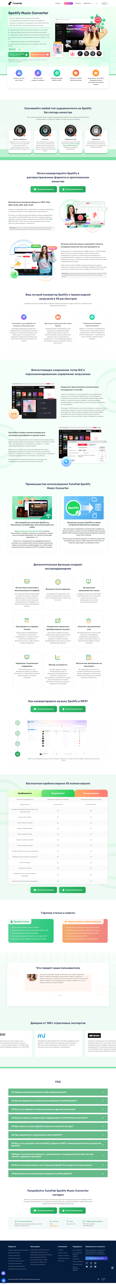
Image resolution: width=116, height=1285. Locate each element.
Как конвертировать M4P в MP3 (38, 1259)
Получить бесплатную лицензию (76, 1270)
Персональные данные (63, 1260)
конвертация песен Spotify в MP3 (30, 531)
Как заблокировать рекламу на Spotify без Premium (83, 930)
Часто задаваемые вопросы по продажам (77, 1256)
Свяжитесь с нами (62, 1254)
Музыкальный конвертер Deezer (16, 1263)
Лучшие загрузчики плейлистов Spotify (25, 933)
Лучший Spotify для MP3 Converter (39, 1254)
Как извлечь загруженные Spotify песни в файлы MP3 (29, 936)
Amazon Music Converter (14, 1260)
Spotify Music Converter (14, 1254)
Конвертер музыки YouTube (15, 1265)
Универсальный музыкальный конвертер (18, 1252)
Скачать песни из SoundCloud (37, 1266)
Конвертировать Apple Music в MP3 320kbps (41, 1256)
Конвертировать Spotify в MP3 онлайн (39, 1252)
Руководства (76, 1260)
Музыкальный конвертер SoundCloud (17, 1271)
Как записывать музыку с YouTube (38, 1261)
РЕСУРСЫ (78, 3)
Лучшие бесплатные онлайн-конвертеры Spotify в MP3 (30, 930)
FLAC (50, 219)
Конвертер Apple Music (14, 1257)
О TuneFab (60, 1252)
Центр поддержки (77, 1252)
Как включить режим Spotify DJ (76, 936)
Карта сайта (61, 1263)
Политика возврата (77, 1266)
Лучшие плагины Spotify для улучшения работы (82, 939)
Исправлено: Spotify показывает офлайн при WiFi (82, 933)
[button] (85, 976)
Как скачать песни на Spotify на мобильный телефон (29, 939)
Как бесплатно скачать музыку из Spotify (25, 927)
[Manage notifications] (112, 1267)
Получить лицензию (78, 1263)
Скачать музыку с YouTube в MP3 (38, 1264)
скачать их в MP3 (14, 149)
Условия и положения (63, 1257)
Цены (71, 1223)
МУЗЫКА (57, 3)
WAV (9, 221)
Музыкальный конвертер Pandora (16, 1268)
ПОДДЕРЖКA (87, 3)
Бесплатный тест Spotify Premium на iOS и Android (82, 927)
